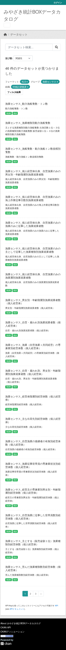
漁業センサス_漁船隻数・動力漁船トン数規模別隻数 (33, 150)
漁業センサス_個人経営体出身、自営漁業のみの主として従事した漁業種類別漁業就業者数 (33, 250)
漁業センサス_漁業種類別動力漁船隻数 (27, 123)
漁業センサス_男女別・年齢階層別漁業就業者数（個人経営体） (33, 301)
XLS (15, 113)
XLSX (8, 113)
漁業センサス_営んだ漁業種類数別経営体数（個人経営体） (33, 568)
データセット (19, 34)
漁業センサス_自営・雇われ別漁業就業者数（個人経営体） (33, 323)
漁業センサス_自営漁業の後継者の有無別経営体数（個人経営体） (33, 442)
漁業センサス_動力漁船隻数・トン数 (26, 103)
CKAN (5, 643)
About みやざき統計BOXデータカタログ (20, 623)
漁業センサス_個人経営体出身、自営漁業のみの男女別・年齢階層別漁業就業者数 (33, 172)
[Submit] (56, 47)
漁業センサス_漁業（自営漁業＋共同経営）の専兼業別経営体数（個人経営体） (33, 346)
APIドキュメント (17, 608)
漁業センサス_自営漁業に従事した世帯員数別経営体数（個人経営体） (33, 516)
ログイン (58, 2)
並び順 (8, 58)
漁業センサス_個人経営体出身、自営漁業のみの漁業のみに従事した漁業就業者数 (33, 224)
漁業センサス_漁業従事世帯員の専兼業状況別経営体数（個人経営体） (33, 465)
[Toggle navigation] (7, 25)
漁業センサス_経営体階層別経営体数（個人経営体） (33, 398)
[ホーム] (5, 34)
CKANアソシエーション (12, 631)
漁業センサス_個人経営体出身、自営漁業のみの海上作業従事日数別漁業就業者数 (33, 198)
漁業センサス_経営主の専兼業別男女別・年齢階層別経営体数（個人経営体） (33, 491)
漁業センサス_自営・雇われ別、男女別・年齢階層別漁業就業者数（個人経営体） (33, 372)
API (56, 605)
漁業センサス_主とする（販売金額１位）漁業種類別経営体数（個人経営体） (33, 542)
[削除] (27, 81)
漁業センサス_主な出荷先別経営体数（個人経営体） (33, 420)
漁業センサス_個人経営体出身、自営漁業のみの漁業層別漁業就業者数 (33, 275)
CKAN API (5, 627)
